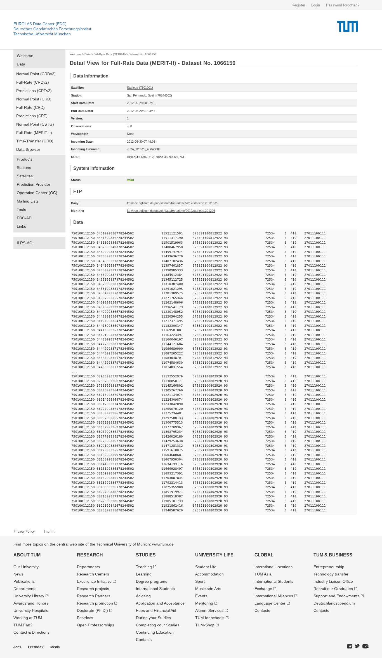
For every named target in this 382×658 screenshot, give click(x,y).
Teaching (144, 567)
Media (55, 647)
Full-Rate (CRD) (30, 107)
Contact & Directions (31, 632)
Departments (24, 588)
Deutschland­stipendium (334, 603)
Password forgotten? (342, 5)
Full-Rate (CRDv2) (32, 82)
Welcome (25, 55)
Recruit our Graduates (333, 588)
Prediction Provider (33, 184)
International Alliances (273, 596)
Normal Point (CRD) (33, 99)
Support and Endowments (336, 596)
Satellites (25, 176)
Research (90, 555)
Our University (26, 567)
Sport (200, 581)
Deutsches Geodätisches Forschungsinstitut (52, 29)
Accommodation (209, 574)
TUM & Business (332, 555)
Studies (146, 555)
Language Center (270, 603)
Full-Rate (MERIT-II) (34, 132)
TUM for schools (209, 617)
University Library (28, 596)
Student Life (205, 567)
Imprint (49, 532)
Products (24, 159)
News (18, 574)
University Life (214, 555)
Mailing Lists (28, 201)
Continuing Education (155, 632)
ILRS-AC (24, 243)
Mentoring (204, 603)
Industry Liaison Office (333, 581)
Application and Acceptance (160, 603)
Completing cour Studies (157, 625)
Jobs (17, 647)
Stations (24, 167)
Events (201, 596)
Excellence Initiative (94, 581)
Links (21, 226)
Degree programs (151, 581)
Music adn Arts (208, 588)
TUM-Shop (204, 625)
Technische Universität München (42, 34)
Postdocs (85, 617)
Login (315, 5)
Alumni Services (209, 610)
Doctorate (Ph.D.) (92, 610)
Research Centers (93, 574)
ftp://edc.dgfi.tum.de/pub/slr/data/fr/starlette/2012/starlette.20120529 (172, 203)
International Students (155, 588)
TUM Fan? (22, 625)
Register (298, 5)
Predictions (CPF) (32, 116)
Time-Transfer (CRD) (34, 141)
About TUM (27, 555)
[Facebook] (349, 646)
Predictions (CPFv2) (34, 90)
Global (263, 555)
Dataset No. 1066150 (143, 54)
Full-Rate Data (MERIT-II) (110, 54)
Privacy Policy (24, 532)
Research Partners (93, 596)
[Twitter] (357, 646)
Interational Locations (273, 567)
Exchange (263, 588)
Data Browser (28, 149)
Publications (24, 581)
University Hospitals (30, 610)
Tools (21, 209)
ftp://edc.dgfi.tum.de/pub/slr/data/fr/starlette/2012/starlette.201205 (171, 210)
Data (21, 64)
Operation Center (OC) (37, 193)
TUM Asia (263, 574)
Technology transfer (330, 574)
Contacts (144, 639)
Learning (144, 574)
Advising (143, 596)
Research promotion (95, 603)
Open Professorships (95, 625)
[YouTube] (365, 646)
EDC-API (24, 218)
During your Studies (153, 617)
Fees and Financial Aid (156, 610)
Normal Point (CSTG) (35, 124)
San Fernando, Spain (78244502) (149, 95)
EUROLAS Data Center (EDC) (40, 24)
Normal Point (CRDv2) (36, 74)
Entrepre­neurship (328, 567)
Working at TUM (27, 617)
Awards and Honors (30, 603)
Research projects (93, 588)
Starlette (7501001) (140, 87)
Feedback (36, 647)
